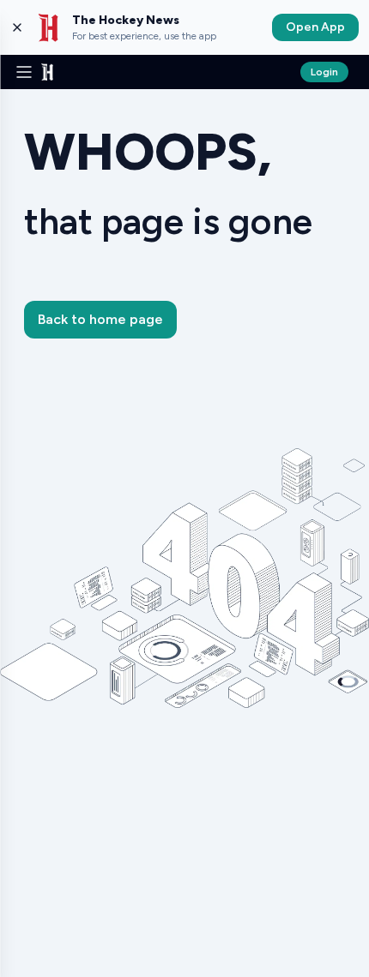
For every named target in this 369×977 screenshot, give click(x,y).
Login (324, 72)
